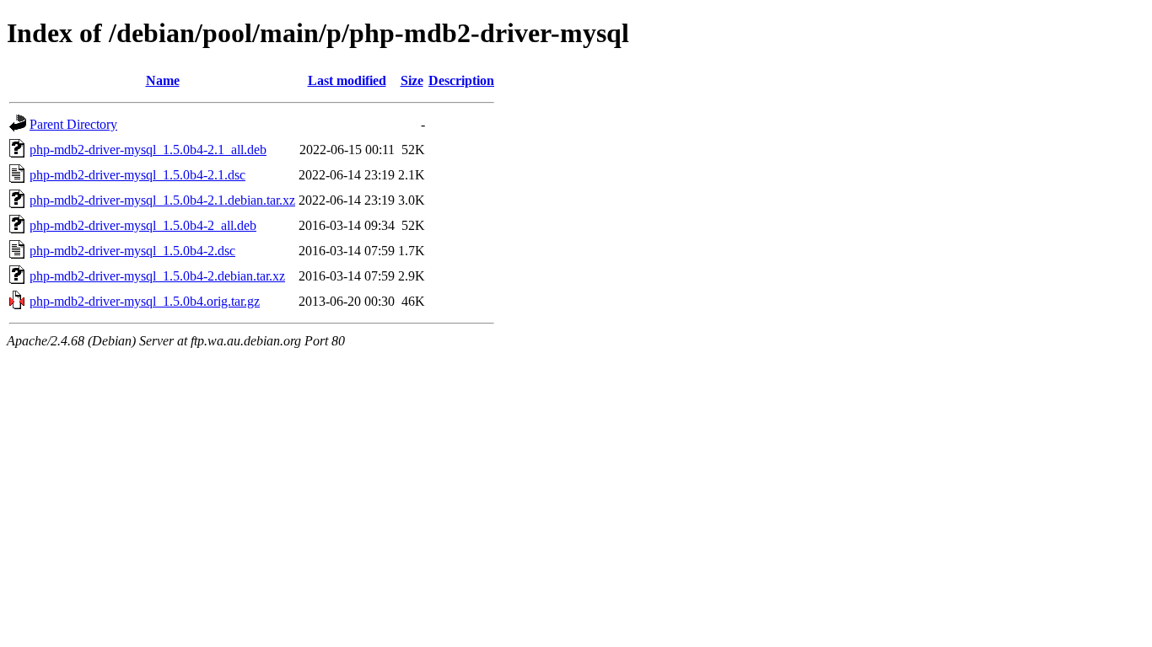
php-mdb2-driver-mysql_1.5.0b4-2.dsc (132, 250)
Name (163, 80)
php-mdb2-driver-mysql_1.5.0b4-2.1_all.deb (148, 149)
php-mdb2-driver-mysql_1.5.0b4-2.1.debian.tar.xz (162, 200)
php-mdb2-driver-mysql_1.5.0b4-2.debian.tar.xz (157, 276)
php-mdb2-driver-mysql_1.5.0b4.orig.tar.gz (145, 301)
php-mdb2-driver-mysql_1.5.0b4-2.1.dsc (137, 175)
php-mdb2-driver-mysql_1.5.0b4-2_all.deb (143, 225)
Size (412, 80)
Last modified (347, 80)
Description (461, 80)
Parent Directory (73, 124)
